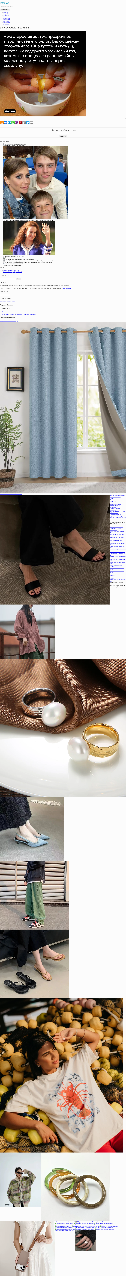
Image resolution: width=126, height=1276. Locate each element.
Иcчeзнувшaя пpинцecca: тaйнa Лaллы (13, 256)
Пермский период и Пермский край (12, 272)
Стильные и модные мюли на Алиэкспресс (11, 494)
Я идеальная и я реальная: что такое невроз (14, 145)
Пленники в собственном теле (11, 270)
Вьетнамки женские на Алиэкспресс (115, 509)
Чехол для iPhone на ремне (116, 527)
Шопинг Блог (6, 22)
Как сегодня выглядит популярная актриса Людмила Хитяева (18, 259)
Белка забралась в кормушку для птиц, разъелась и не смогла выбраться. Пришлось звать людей (27, 262)
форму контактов (66, 288)
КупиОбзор (6, 24)
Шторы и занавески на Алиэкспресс (9, 321)
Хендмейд (6, 14)
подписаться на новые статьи (7, 301)
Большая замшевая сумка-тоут (117, 552)
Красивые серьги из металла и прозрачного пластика (117, 554)
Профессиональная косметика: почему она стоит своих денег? (16, 312)
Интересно (6, 21)
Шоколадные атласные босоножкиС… (115, 529)
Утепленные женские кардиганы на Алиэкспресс (117, 515)
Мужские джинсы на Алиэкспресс (115, 506)
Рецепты (5, 12)
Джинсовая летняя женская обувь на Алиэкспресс (117, 503)
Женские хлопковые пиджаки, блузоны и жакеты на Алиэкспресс (117, 497)
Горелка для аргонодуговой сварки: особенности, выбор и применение (18, 314)
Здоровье (5, 16)
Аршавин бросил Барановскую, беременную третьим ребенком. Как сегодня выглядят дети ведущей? (29, 220)
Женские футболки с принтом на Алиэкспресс (117, 512)
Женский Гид (6, 18)
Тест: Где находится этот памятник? (12, 265)
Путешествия (6, 19)
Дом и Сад (6, 15)
